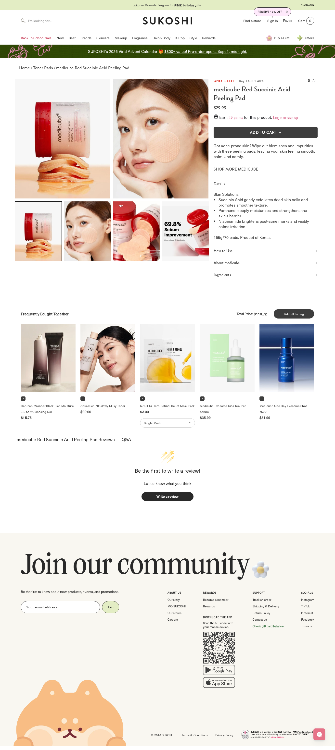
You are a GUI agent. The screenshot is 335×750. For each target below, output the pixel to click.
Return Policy (261, 613)
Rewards (209, 37)
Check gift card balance (268, 626)
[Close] (287, 11)
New (60, 37)
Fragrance (139, 37)
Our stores (174, 613)
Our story (174, 599)
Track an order (262, 599)
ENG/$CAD (306, 4)
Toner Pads (43, 68)
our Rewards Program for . (167, 5)
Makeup (121, 37)
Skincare (103, 37)
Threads (306, 626)
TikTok (305, 606)
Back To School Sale (36, 37)
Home (24, 68)
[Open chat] (319, 734)
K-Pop (179, 37)
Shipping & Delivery (266, 606)
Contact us (260, 619)
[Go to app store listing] (219, 683)
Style (193, 37)
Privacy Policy (224, 735)
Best (72, 37)
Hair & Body (162, 37)
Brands (85, 37)
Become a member (215, 599)
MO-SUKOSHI (177, 606)
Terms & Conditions (194, 735)
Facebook (307, 619)
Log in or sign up (285, 117)
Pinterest (307, 613)
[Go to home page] (167, 21)
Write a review (167, 496)
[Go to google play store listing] (219, 671)
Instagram (307, 599)
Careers (173, 619)
